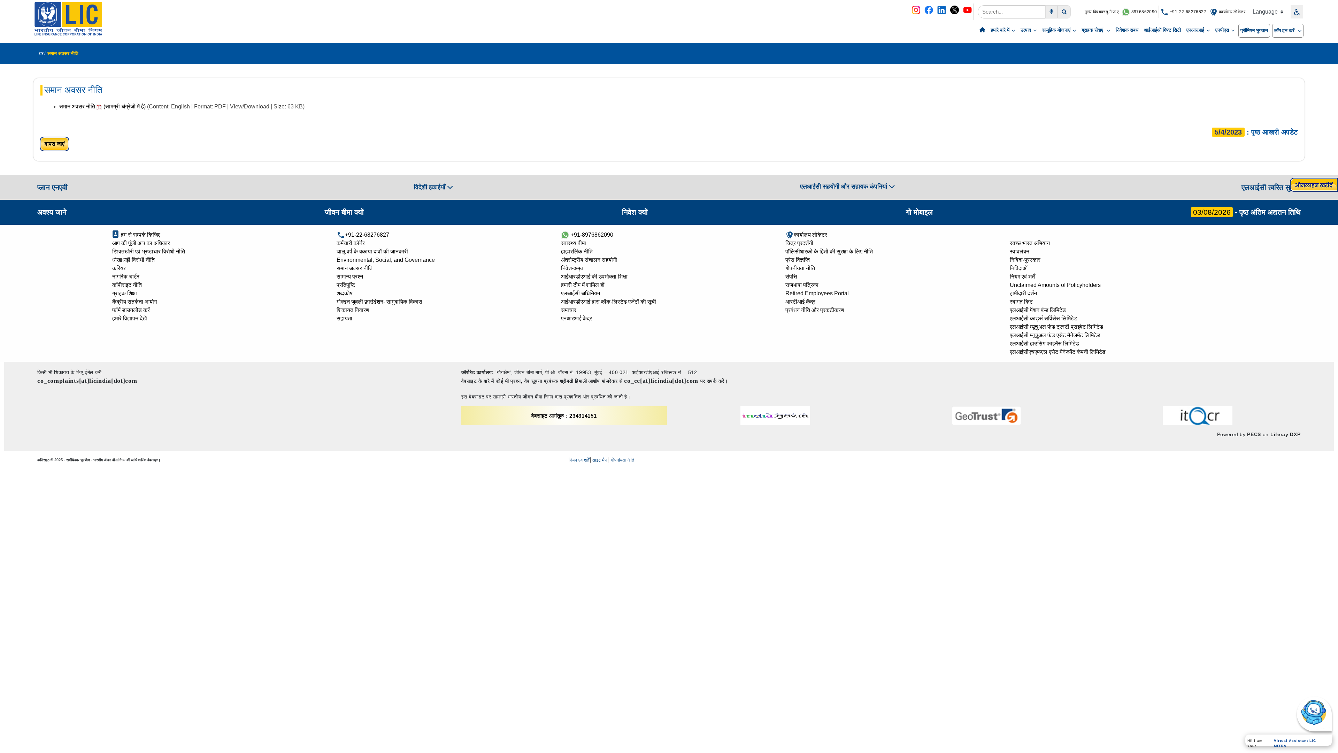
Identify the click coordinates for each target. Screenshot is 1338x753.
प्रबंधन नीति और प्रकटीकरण (814, 310)
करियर (119, 268)
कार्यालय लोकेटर (1231, 11)
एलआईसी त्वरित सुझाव (1271, 187)
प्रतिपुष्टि (346, 285)
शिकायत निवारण (353, 310)
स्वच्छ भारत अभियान (1030, 243)
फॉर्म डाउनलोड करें (131, 310)
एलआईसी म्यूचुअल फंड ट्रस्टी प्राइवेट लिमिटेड (1056, 327)
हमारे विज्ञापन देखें (129, 318)
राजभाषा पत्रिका (801, 285)
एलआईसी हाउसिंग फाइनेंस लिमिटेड (1044, 344)
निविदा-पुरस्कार (1025, 260)
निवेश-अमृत (572, 268)
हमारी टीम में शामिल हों (583, 285)
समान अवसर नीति (354, 268)
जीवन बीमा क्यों (344, 212)
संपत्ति (791, 277)
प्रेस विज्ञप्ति (797, 260)
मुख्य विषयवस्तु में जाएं (1101, 11)
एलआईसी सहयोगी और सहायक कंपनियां (844, 186)
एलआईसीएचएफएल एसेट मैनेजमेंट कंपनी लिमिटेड (1058, 352)
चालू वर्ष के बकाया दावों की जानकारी (372, 251)
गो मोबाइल (919, 212)
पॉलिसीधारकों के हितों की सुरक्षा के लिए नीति (829, 251)
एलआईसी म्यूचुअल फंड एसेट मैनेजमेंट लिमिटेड (1055, 335)
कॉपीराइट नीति (127, 285)
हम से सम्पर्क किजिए (140, 235)
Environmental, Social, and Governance (386, 260)
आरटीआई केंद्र (800, 302)
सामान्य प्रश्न (350, 277)
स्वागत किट (1021, 302)
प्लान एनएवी (52, 187)
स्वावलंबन (1019, 251)
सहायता (344, 318)
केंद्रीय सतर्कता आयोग (134, 302)
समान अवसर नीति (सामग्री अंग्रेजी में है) (103, 106)
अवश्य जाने (52, 212)
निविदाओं (1019, 268)
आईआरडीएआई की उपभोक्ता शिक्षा (594, 277)
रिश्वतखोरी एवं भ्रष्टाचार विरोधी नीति (148, 251)
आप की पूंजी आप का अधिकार (141, 243)
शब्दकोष (345, 293)
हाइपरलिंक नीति (577, 251)
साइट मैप (599, 460)
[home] (982, 30)
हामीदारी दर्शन (1023, 293)
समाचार (568, 310)
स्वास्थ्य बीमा (573, 243)
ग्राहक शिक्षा (124, 293)
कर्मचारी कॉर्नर (351, 243)
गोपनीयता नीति (800, 268)
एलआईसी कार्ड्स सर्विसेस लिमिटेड (1043, 318)
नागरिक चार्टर (125, 277)
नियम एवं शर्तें (1022, 277)
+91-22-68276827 (1187, 11)
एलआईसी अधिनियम (580, 293)
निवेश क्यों (635, 212)
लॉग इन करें (1285, 30)
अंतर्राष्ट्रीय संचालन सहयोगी (589, 260)
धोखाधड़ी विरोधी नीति (133, 260)
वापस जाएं (54, 144)
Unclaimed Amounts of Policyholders (1055, 285)
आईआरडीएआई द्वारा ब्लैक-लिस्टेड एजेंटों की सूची (608, 302)
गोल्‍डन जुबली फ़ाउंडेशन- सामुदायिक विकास (379, 302)
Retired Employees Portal (817, 293)
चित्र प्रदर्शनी (799, 243)
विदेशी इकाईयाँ (430, 187)
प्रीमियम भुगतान (1254, 30)
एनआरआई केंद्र (576, 318)
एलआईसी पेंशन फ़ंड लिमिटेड (1038, 310)
